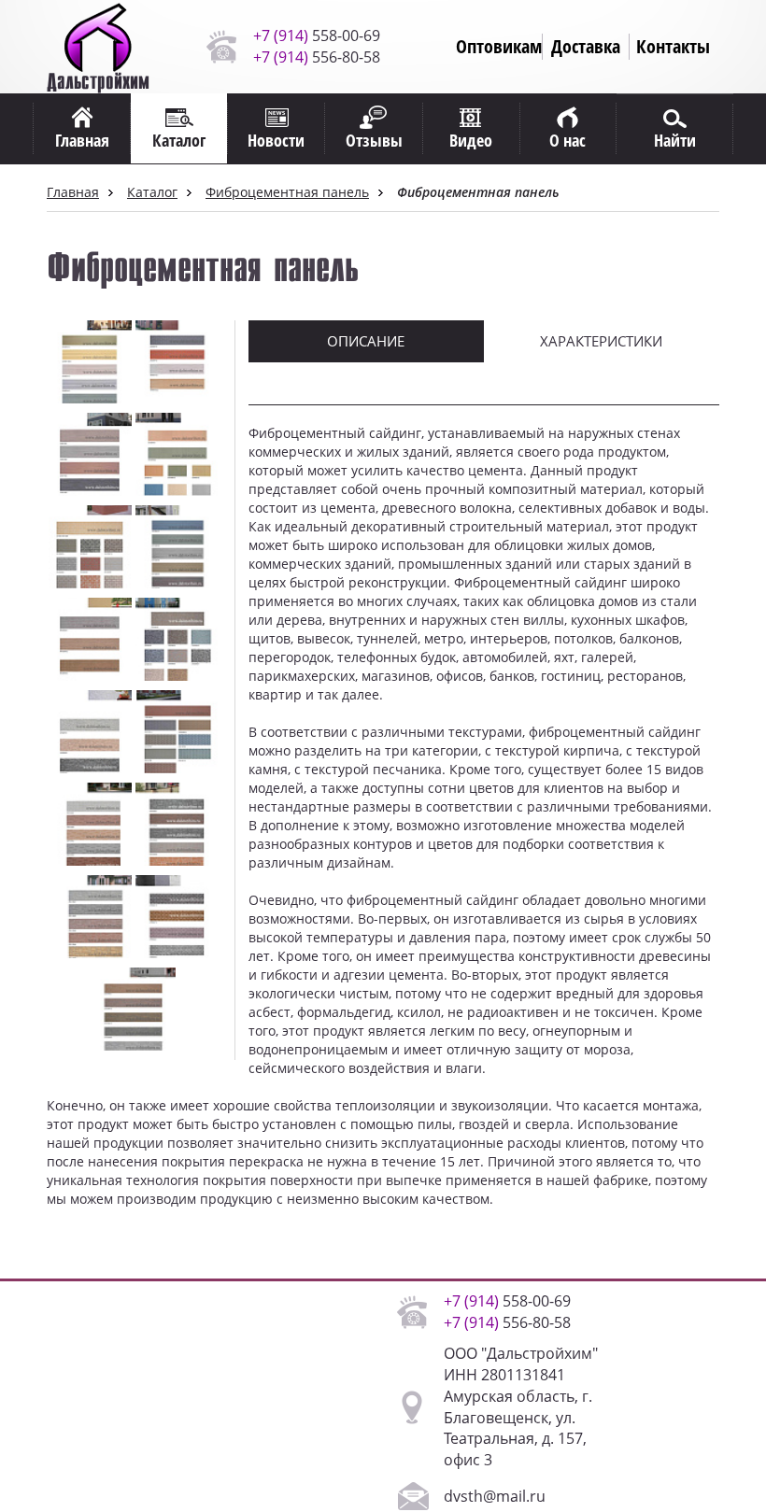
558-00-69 (316, 35)
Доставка (585, 46)
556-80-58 (316, 57)
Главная (73, 192)
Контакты (673, 46)
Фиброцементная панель (287, 192)
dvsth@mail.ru (495, 1496)
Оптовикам (499, 46)
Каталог (152, 192)
